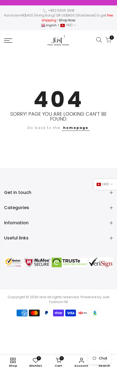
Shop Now (67, 20)
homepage (75, 127)
